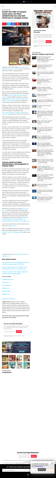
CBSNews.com (6, 288)
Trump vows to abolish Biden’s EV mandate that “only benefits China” (45, 100)
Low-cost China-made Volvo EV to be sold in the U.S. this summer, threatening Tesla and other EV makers (45, 129)
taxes (27, 310)
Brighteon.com (6, 294)
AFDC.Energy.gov (6, 285)
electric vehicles (6, 305)
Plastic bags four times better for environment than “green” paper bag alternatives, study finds (45, 198)
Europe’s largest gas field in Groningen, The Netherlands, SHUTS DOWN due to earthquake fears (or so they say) (45, 168)
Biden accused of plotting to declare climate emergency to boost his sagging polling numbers (45, 144)
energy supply (6, 307)
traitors (4, 312)
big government (15, 301)
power (12, 310)
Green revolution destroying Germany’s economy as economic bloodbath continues (45, 89)
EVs (11, 307)
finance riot (16, 307)
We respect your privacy (20, 462)
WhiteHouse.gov (6, 291)
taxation (23, 310)
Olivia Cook (13, 20)
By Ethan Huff (45, 91)
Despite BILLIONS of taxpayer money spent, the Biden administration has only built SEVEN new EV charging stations (45, 59)
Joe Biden (23, 308)
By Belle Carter (45, 102)
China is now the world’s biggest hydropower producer (44, 185)
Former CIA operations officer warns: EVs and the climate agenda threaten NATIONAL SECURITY (45, 137)
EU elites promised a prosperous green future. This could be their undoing (45, 191)
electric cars (23, 303)
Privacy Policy (39, 466)
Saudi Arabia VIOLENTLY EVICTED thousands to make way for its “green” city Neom (44, 67)
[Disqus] (16, 392)
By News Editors (45, 76)
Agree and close (41, 469)
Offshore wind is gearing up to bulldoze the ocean (44, 95)
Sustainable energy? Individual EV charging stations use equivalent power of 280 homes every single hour (15, 219)
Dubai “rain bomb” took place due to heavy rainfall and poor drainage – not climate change (45, 161)
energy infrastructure (23, 305)
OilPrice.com (5, 282)
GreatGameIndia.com (7, 279)
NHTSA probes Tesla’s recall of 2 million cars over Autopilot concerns (44, 122)
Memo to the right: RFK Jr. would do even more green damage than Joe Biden (45, 73)
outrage (8, 310)
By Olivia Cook (45, 62)
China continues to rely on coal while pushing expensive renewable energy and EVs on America (44, 81)
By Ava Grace (44, 69)
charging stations (15, 303)
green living (22, 307)
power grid (18, 310)
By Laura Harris (45, 133)
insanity (18, 308)
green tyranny (11, 308)
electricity (14, 305)
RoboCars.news (12, 225)
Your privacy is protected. (8, 335)
